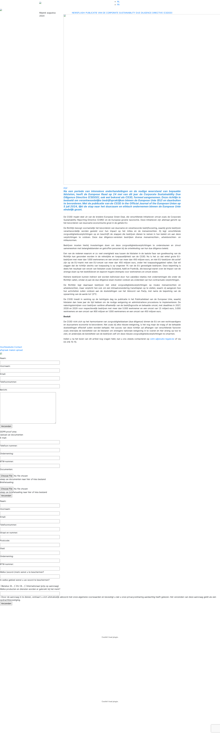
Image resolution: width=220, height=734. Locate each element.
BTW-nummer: (6, 461)
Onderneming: (6, 453)
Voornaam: (5, 366)
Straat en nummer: (9, 532)
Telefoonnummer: (8, 382)
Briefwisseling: (7, 482)
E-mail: (3, 437)
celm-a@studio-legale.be (162, 339)
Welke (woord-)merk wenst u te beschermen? (22, 572)
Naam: (3, 358)
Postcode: (5, 540)
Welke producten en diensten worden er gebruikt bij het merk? (30, 589)
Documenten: (6, 469)
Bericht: (3, 389)
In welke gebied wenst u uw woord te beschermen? (25, 580)
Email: (3, 374)
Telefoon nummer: (8, 445)
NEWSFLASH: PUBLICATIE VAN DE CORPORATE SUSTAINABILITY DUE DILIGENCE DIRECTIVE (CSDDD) (122, 12)
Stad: (2, 548)
